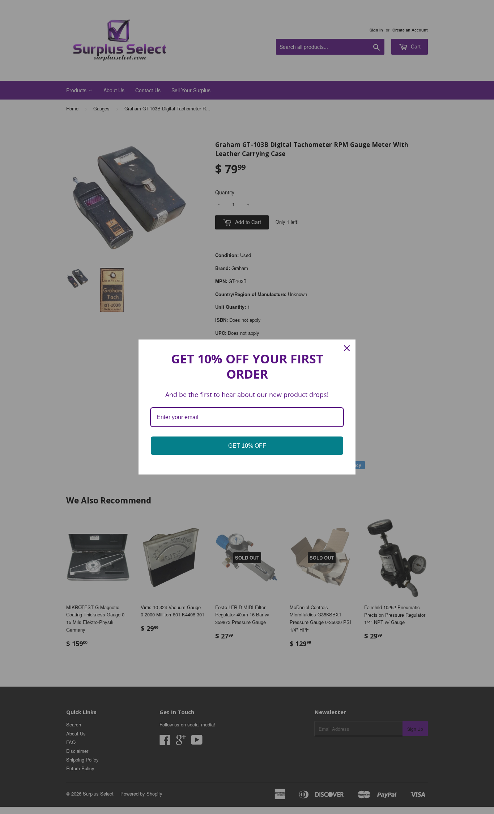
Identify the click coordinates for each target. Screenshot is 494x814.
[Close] (346, 348)
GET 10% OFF (247, 446)
